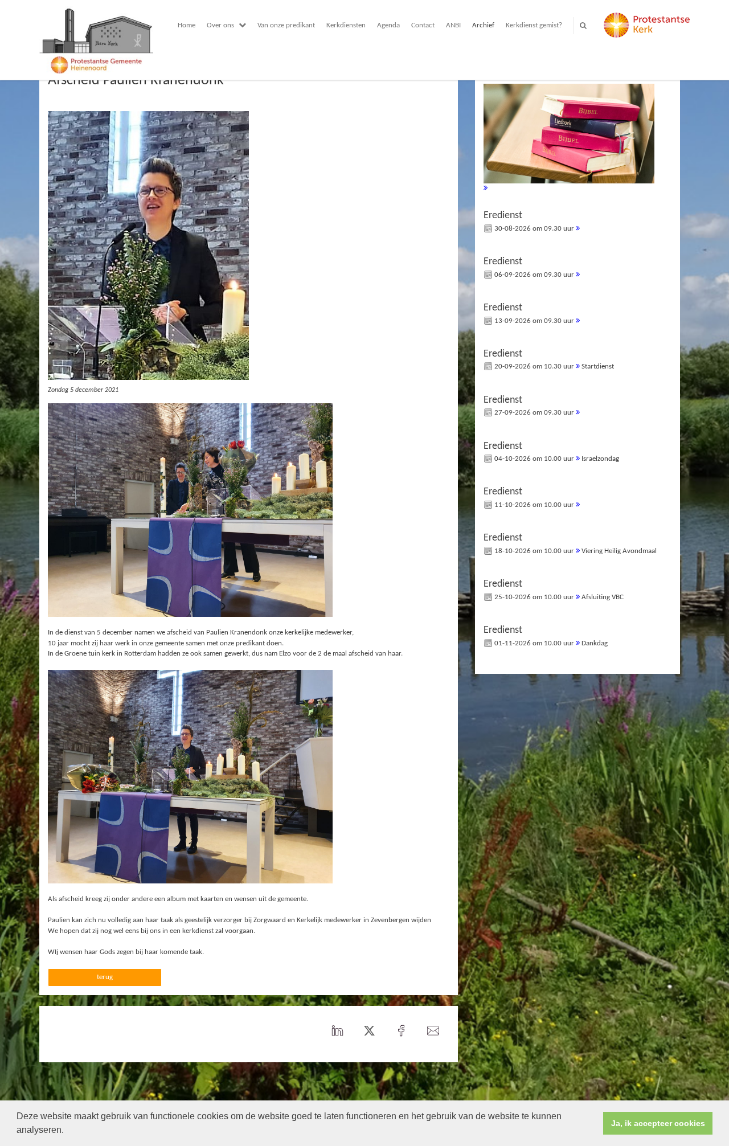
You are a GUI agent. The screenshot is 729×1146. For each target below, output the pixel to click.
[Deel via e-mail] (433, 1031)
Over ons (220, 25)
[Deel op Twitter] (369, 1031)
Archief (483, 25)
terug (105, 977)
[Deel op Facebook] (401, 1031)
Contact (423, 25)
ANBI (453, 25)
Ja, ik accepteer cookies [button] (658, 1123)
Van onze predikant (286, 25)
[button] (67, 1131)
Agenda (388, 25)
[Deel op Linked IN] (337, 1031)
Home (186, 25)
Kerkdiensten (346, 25)
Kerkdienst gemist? (534, 25)
